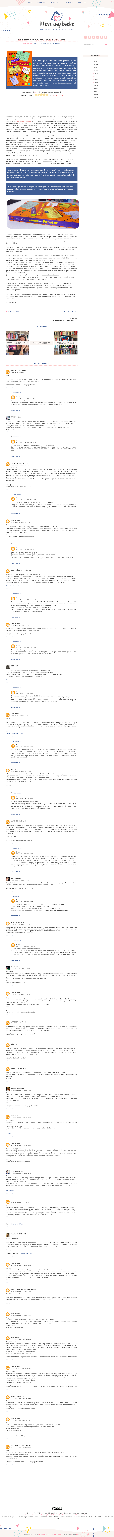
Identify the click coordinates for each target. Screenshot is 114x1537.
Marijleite (16, 878)
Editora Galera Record (43, 43)
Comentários (13, 311)
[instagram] (85, 37)
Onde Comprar (57, 95)
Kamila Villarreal (20, 371)
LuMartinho (17, 1171)
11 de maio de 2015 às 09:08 (21, 1339)
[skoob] (101, 37)
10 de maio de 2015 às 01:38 (21, 1090)
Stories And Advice (18, 1224)
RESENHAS (41, 2)
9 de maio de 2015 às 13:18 (25, 854)
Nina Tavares (17, 1396)
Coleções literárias (21, 570)
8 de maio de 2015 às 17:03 (26, 599)
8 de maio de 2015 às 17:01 (26, 549)
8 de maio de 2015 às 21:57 (20, 716)
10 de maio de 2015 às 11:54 (21, 1145)
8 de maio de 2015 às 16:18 (20, 522)
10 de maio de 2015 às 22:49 (21, 1315)
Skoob (36, 92)
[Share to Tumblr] (75, 311)
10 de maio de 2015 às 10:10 (21, 1118)
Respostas (17, 392)
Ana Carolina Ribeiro (21, 1446)
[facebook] (89, 37)
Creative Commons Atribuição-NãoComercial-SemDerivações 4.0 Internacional (56, 1515)
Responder (10, 387)
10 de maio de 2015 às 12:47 (21, 1173)
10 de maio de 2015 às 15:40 (21, 1202)
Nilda (13, 769)
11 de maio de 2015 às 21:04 (21, 1448)
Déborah (15, 666)
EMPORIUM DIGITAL (83, 1534)
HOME (30, 2)
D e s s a (14, 967)
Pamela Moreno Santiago (23, 1289)
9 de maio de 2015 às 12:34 (20, 880)
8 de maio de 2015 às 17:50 (26, 647)
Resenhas (56, 43)
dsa (18, 396)
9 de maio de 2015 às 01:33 (20, 823)
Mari (13, 1201)
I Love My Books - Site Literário (50, 1534)
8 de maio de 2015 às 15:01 (20, 465)
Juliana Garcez (18, 1234)
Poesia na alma (18, 922)
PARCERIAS (54, 2)
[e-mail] (105, 37)
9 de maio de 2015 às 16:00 (20, 994)
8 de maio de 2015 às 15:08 (26, 442)
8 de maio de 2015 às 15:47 (26, 499)
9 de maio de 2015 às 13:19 (25, 902)
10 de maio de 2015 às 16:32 (21, 1265)
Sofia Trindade (18, 1068)
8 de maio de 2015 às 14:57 (20, 419)
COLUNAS (68, 2)
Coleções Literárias (13, 586)
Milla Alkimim (17, 1088)
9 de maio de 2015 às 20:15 (20, 1046)
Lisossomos (10, 680)
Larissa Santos (18, 1022)
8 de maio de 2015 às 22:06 (21, 771)
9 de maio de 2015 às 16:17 (20, 1024)
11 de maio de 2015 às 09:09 (21, 1368)
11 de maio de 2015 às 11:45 (21, 1420)
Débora (14, 1044)
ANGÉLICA (15, 1116)
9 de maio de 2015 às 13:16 (25, 747)
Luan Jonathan (18, 821)
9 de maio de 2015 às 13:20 (26, 946)
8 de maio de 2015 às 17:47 (21, 625)
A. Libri (8, 1133)
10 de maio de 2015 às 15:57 (21, 1236)
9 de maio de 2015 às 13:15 (25, 693)
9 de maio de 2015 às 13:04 (20, 924)
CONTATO (82, 2)
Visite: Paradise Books (14, 733)
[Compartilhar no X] (64, 311)
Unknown (15, 520)
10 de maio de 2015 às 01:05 (21, 1070)
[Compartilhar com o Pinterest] (72, 311)
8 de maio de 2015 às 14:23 (20, 373)
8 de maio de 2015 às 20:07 (21, 668)
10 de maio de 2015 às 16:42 (21, 1291)
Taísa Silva (16, 417)
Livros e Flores (26, 1253)
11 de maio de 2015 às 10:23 (21, 1398)
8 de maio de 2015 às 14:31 (26, 398)
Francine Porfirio (20, 463)
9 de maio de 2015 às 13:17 (25, 798)
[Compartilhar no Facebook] (68, 311)
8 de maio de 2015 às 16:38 (20, 572)
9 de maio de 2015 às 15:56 (20, 968)
